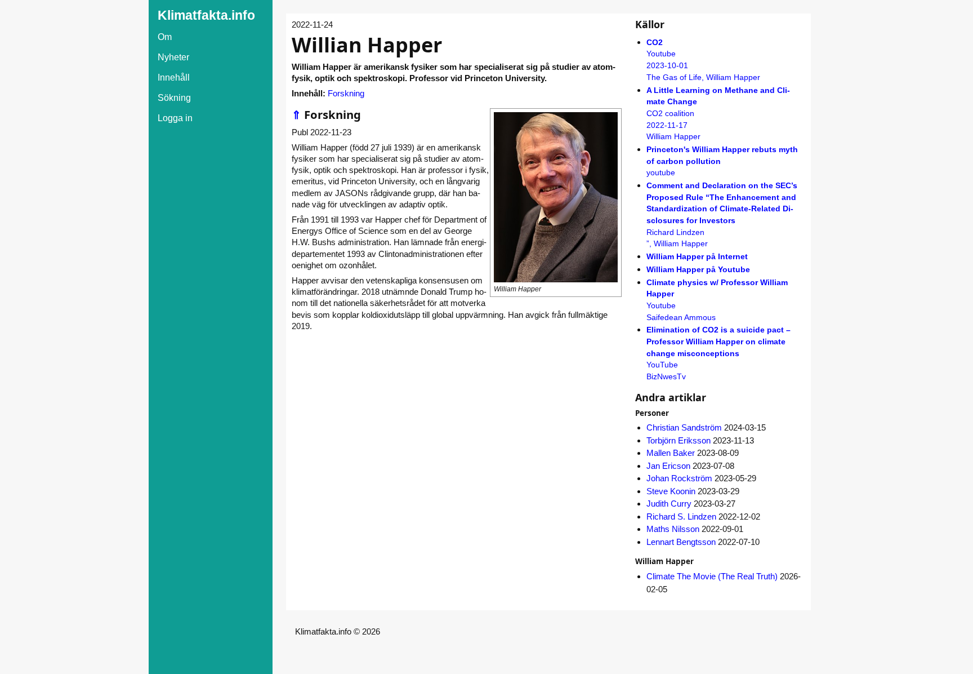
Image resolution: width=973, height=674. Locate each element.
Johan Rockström (679, 478)
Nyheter (173, 57)
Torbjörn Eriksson (678, 440)
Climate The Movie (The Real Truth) (712, 576)
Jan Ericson (668, 466)
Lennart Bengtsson (681, 542)
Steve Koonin (670, 491)
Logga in (175, 118)
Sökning (174, 98)
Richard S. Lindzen (681, 516)
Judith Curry (668, 503)
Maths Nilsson (672, 529)
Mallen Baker (670, 453)
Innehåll (174, 77)
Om (165, 37)
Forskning (346, 93)
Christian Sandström (684, 427)
